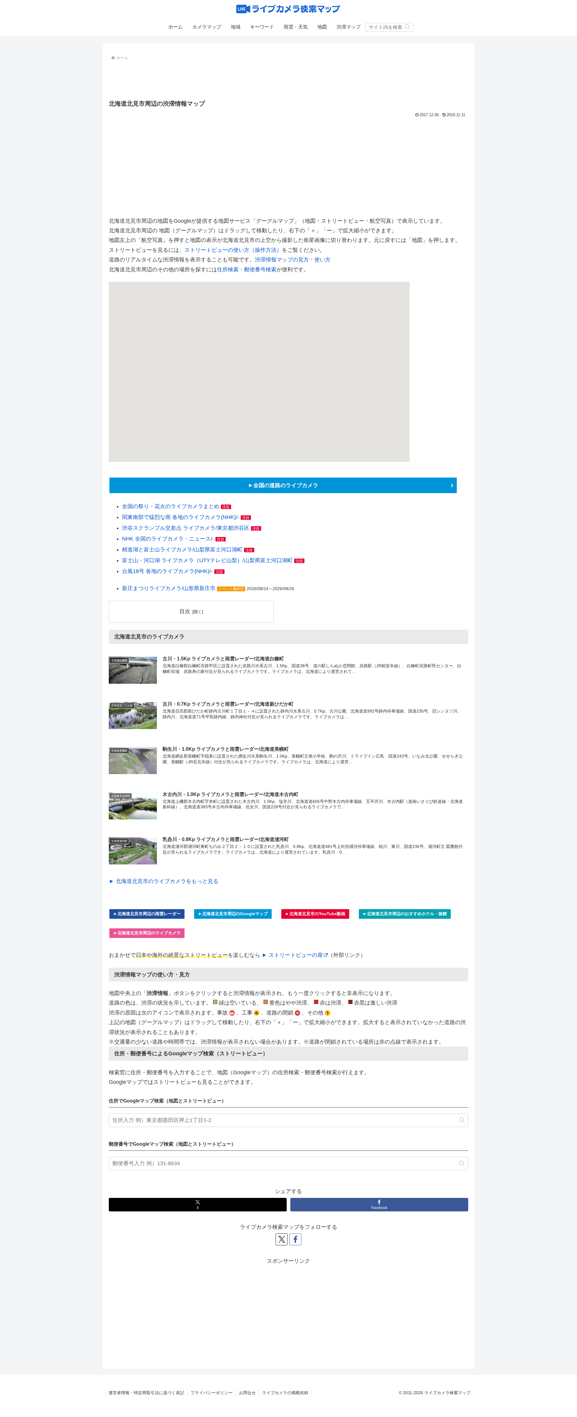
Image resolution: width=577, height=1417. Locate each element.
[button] (407, 26)
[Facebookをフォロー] (295, 1239)
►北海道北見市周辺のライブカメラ (147, 932)
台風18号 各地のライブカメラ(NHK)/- (167, 571)
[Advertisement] (288, 78)
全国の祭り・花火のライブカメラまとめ (170, 506)
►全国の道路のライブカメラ (283, 485)
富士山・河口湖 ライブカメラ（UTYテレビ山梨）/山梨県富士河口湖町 (207, 560)
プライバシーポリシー (212, 1392)
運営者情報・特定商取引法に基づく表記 (146, 1392)
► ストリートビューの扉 (292, 955)
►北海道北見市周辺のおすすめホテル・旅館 (405, 913)
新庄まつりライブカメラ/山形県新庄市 (168, 588)
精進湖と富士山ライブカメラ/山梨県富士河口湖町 (182, 550)
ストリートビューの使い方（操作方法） (233, 250)
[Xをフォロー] (282, 1239)
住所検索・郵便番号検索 (246, 270)
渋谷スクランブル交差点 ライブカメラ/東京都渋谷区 (185, 528)
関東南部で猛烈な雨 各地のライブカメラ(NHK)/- (180, 517)
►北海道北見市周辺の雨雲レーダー (147, 913)
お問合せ (247, 1392)
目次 (184, 611)
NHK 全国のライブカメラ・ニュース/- (168, 539)
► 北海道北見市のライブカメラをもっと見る (163, 881)
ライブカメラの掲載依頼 (285, 1392)
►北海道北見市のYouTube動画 (315, 913)
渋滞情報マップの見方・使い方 (293, 260)
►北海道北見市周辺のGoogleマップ (233, 913)
